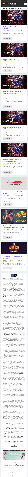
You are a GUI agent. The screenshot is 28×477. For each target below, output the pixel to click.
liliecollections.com (14, 424)
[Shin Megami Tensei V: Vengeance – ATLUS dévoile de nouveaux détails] (14, 50)
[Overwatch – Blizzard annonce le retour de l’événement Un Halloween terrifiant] (14, 216)
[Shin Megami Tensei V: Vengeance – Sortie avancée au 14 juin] (14, 150)
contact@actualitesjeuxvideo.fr (14, 472)
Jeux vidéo (18, 30)
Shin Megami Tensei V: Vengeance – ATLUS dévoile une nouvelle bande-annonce (12, 93)
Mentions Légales (14, 475)
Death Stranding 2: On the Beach (15, 358)
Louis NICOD (6, 30)
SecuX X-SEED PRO (7, 428)
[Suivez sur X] (15, 275)
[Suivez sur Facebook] (12, 275)
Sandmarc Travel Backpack (10, 426)
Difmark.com (21, 436)
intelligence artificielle (15, 402)
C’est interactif (14, 446)
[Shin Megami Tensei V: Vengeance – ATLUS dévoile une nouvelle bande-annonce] (14, 82)
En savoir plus (7, 38)
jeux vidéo (22, 279)
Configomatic (7, 433)
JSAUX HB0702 (6, 438)
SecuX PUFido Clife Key (10, 441)
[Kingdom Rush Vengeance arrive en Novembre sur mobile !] (14, 248)
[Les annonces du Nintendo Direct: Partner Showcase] (14, 183)
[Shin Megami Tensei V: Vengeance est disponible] (14, 17)
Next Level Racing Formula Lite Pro (11, 431)
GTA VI (14, 289)
